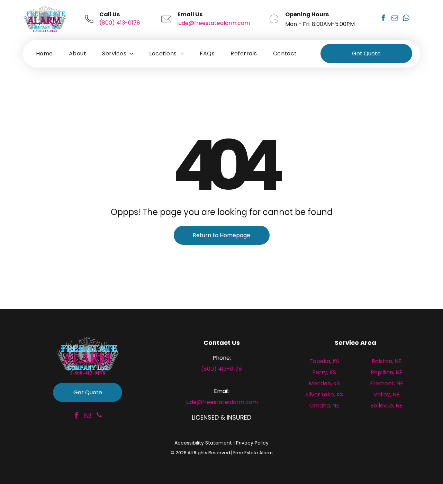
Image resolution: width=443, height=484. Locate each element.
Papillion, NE (387, 372)
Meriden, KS (324, 383)
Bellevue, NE (386, 406)
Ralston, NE (386, 361)
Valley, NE (386, 394)
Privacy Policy (252, 442)
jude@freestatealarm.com (214, 23)
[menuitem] (44, 53)
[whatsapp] (406, 19)
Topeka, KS (324, 361)
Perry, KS (324, 372)
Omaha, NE (324, 406)
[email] (394, 19)
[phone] (99, 416)
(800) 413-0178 (119, 23)
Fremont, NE (386, 383)
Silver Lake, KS (324, 394)
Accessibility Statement (203, 442)
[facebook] (383, 19)
